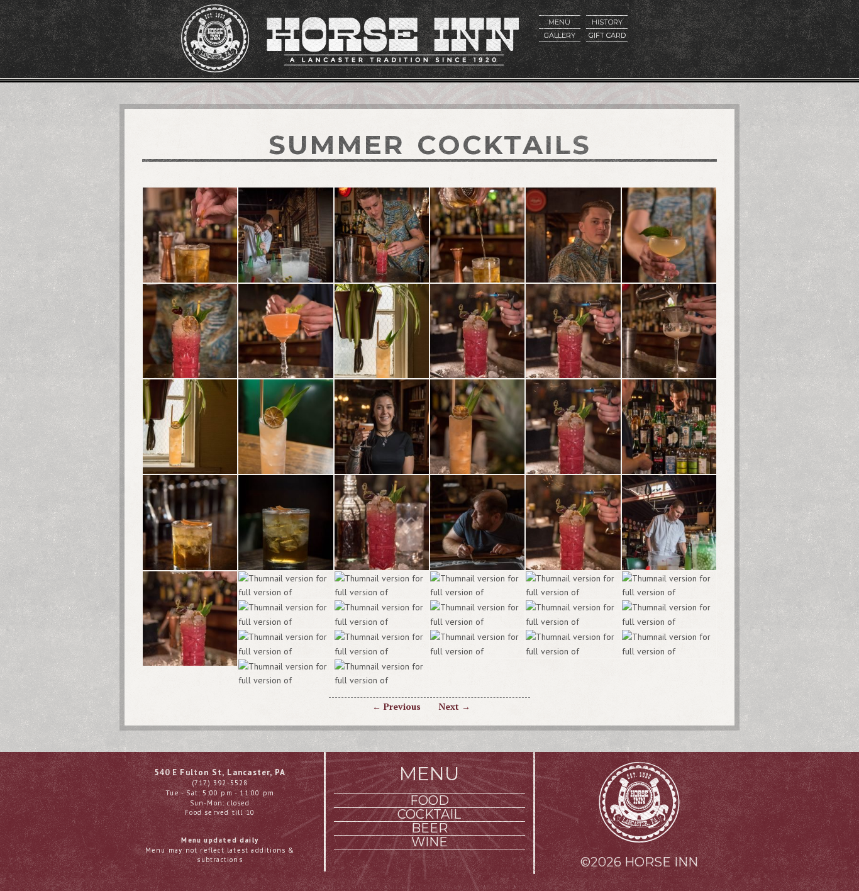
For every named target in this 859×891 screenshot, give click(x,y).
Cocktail (429, 814)
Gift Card (607, 35)
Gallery (559, 35)
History (607, 22)
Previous (396, 706)
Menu (559, 22)
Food (429, 800)
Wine (429, 842)
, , (219, 772)
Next (454, 706)
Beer (429, 828)
